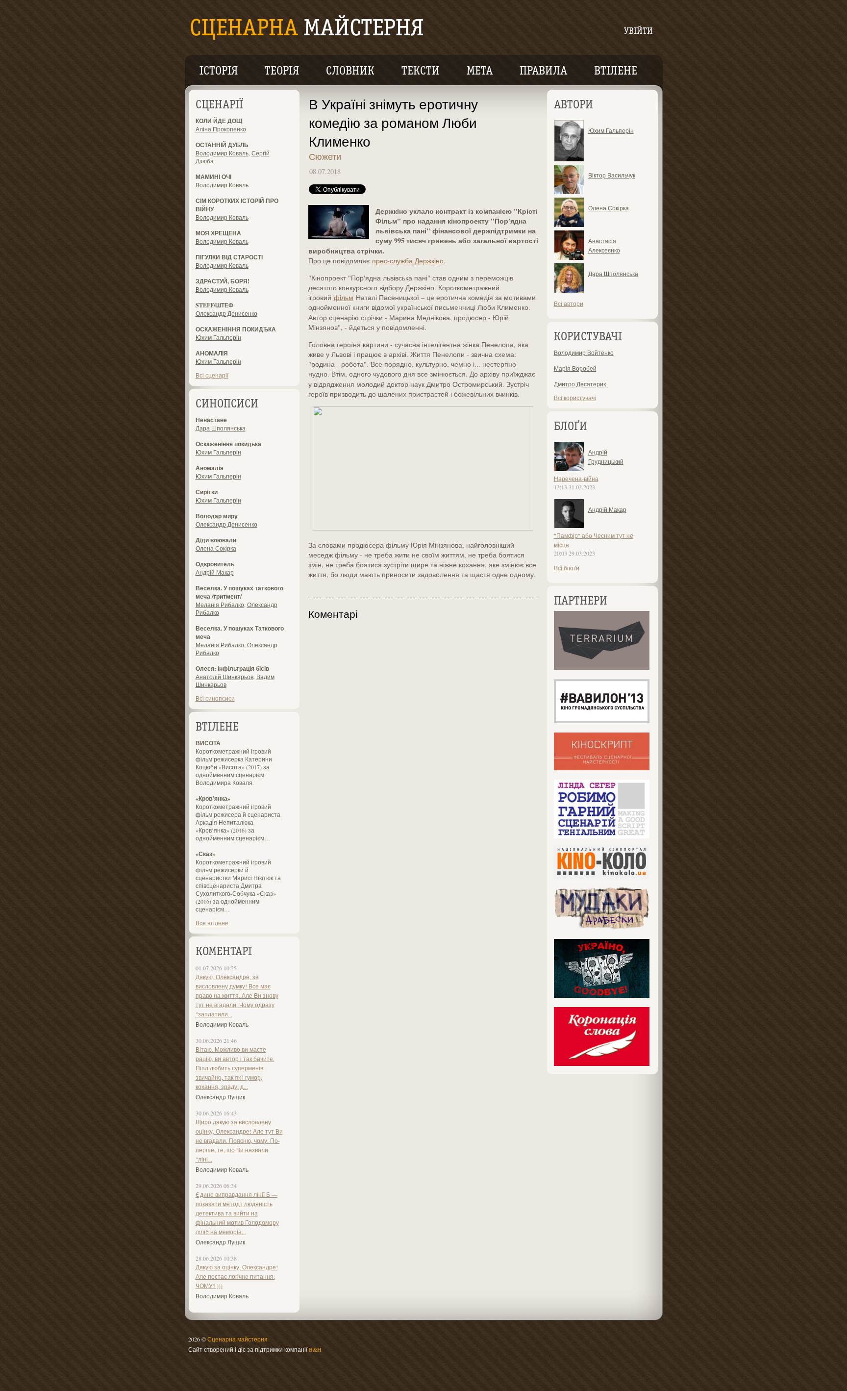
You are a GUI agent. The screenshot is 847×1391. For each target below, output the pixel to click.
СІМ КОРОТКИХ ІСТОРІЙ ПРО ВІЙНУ (237, 205)
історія (218, 71)
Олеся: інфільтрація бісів (232, 668)
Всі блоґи (566, 568)
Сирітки (207, 492)
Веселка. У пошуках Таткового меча (240, 632)
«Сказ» (205, 854)
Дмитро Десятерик (580, 384)
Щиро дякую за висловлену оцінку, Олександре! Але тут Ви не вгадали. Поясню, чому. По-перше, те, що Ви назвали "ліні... (239, 1140)
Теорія (282, 71)
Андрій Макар (215, 572)
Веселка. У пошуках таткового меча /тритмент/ (239, 592)
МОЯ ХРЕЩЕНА (218, 233)
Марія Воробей (575, 368)
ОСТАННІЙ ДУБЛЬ (222, 145)
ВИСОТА (208, 743)
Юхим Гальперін (218, 337)
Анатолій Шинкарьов (224, 677)
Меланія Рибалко (220, 604)
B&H (315, 1349)
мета (480, 71)
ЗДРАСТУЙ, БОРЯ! (222, 281)
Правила (543, 71)
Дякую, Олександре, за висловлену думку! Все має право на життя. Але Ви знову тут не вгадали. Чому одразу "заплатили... (237, 995)
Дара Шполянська (221, 428)
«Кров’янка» (213, 798)
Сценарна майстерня (237, 1339)
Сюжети (325, 156)
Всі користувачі (575, 398)
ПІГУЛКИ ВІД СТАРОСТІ (229, 257)
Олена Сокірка (216, 548)
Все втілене (212, 923)
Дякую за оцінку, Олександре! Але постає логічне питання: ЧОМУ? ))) (237, 1276)
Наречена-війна (576, 478)
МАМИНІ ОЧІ (213, 177)
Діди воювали (216, 540)
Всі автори (568, 303)
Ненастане (211, 420)
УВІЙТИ (638, 31)
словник (350, 71)
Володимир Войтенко (584, 352)
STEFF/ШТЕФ (214, 305)
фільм (343, 297)
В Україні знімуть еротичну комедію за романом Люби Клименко (393, 123)
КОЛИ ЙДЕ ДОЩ (219, 121)
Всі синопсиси (215, 698)
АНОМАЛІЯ (212, 353)
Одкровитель (215, 564)
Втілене (615, 71)
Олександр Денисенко (226, 313)
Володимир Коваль (222, 153)
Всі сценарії (212, 375)
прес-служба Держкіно (408, 260)
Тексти (420, 71)
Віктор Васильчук (611, 175)
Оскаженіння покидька (228, 444)
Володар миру (217, 516)
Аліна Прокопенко (221, 129)
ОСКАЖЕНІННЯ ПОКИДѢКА (236, 329)
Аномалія (210, 468)
